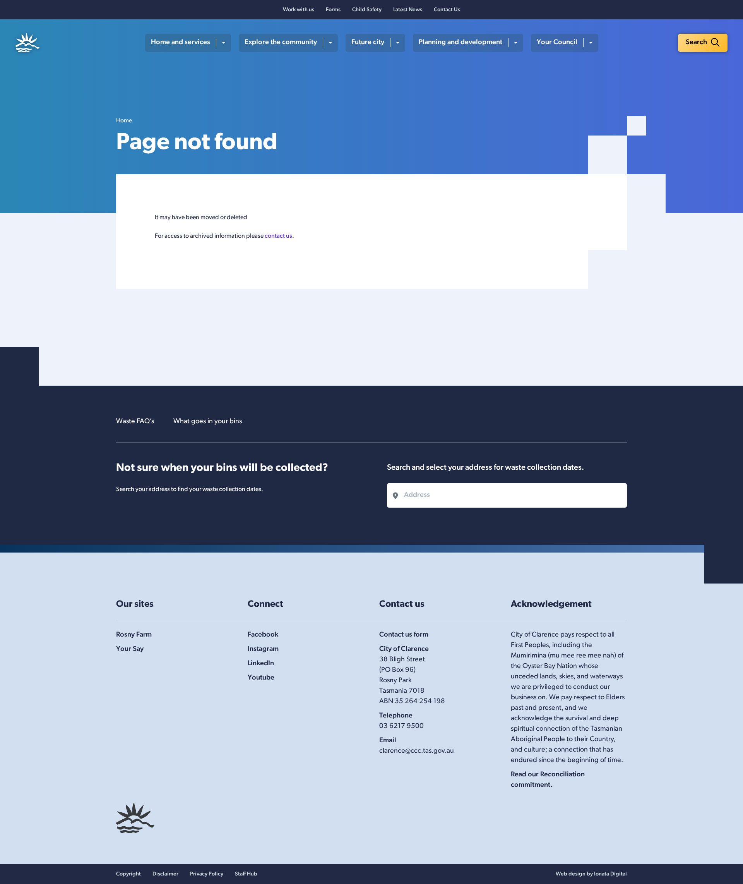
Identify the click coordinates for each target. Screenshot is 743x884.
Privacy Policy (206, 874)
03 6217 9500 (401, 726)
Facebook (263, 635)
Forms (333, 10)
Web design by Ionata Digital (591, 874)
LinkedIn (261, 663)
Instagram (263, 649)
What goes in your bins (207, 421)
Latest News (407, 10)
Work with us (298, 10)
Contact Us (447, 10)
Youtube (261, 678)
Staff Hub (246, 874)
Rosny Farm (134, 635)
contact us (278, 236)
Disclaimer (165, 874)
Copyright (128, 874)
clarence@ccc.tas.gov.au (416, 751)
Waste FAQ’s (135, 421)
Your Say (130, 649)
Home (124, 121)
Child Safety (367, 10)
